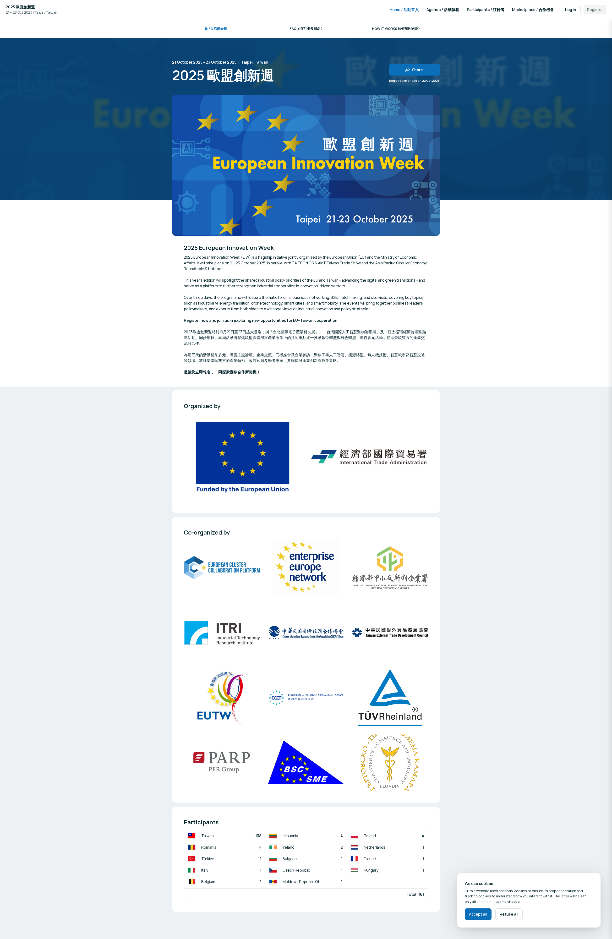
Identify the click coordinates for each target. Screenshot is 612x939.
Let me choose (508, 901)
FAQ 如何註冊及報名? (306, 28)
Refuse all (509, 914)
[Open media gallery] (243, 457)
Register (595, 9)
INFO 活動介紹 (216, 28)
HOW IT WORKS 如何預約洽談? (396, 28)
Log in (570, 9)
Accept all (478, 914)
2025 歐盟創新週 (20, 7)
